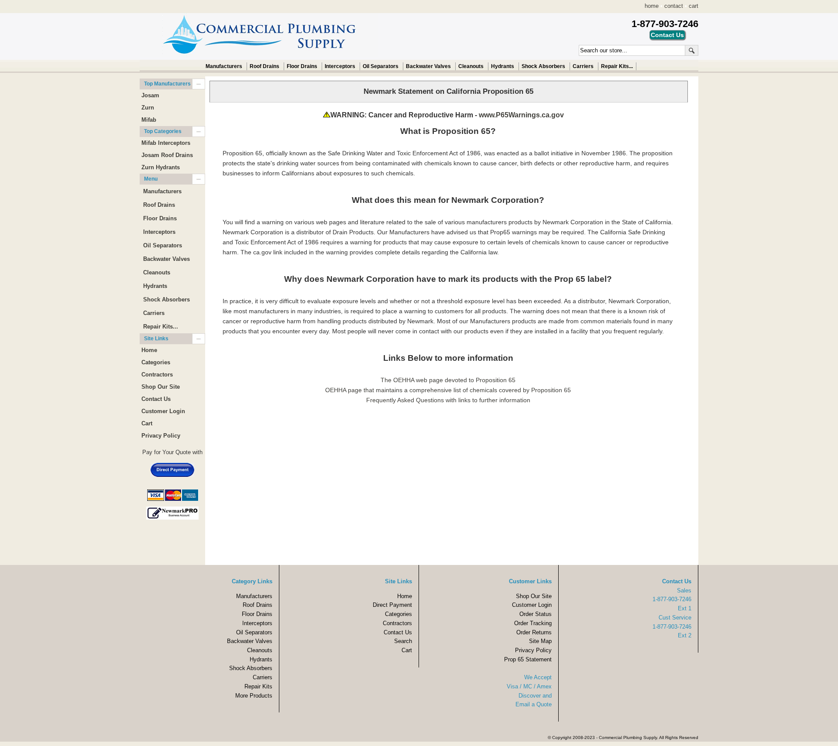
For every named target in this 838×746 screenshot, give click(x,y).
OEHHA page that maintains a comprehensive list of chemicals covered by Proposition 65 (448, 390)
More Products (253, 695)
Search (403, 641)
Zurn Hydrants (160, 167)
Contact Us (156, 399)
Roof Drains (264, 66)
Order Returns (534, 632)
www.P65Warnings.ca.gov (521, 115)
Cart (146, 423)
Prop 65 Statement (528, 659)
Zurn (147, 107)
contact (673, 6)
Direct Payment (392, 605)
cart (693, 6)
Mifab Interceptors (165, 143)
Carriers (583, 66)
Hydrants (502, 66)
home (652, 6)
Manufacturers (224, 66)
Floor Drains (302, 66)
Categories (155, 362)
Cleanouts (471, 66)
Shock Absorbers (543, 66)
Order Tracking (533, 623)
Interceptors (340, 66)
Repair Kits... (617, 66)
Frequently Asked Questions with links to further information (448, 400)
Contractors (157, 374)
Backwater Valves (428, 66)
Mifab (148, 119)
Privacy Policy (160, 435)
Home (149, 350)
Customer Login (163, 411)
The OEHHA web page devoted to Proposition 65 (448, 379)
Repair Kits (258, 686)
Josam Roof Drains (167, 155)
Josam (150, 95)
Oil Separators (380, 66)
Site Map (540, 641)
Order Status (535, 614)
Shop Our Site (160, 386)
